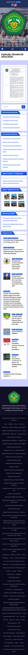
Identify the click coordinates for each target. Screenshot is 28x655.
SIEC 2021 (17, 619)
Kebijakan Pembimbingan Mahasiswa (14, 463)
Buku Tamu (21, 424)
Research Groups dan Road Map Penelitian (11, 613)
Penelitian (8, 571)
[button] (22, 49)
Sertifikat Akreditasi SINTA (9, 616)
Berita (5, 238)
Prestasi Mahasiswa (18, 589)
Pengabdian (18, 574)
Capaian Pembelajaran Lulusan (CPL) (17, 427)
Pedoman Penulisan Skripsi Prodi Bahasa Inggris (14, 567)
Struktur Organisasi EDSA (19, 636)
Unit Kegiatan (7, 646)
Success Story (8, 639)
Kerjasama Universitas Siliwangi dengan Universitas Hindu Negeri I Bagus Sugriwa (14, 534)
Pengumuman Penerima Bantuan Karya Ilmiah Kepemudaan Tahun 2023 (17, 264)
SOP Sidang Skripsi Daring (14, 629)
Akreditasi (10, 424)
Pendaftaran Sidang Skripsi (10, 124)
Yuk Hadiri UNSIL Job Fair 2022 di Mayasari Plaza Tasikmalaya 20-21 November (17, 320)
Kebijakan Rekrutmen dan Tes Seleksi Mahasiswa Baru (14, 489)
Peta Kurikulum (8, 589)
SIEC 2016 (5, 619)
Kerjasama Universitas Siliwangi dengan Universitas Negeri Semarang (14, 539)
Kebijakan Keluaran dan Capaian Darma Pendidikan (14, 443)
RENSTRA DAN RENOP (14, 599)
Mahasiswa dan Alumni (20, 558)
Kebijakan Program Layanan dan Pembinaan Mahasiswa (14, 484)
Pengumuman (15, 238)
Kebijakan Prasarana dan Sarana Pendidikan (14, 479)
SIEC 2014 (22, 616)
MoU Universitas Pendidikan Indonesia (15, 561)
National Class (6, 564)
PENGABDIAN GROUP (14, 577)
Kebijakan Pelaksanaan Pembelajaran (14, 456)
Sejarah (24, 613)
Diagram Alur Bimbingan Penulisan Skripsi (11, 430)
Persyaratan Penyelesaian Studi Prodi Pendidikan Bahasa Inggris (14, 585)
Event (9, 238)
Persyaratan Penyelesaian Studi (12, 138)
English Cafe (13, 434)
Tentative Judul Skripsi (18, 639)
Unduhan (17, 642)
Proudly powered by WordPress (9, 418)
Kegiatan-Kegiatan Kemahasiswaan (11, 512)
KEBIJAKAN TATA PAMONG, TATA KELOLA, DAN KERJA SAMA (14, 501)
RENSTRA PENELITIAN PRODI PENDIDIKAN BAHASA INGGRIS (14, 603)
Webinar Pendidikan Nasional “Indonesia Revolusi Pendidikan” (18, 345)
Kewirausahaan (5, 554)
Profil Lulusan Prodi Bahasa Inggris (17, 596)
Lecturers (12, 558)
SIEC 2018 (11, 619)
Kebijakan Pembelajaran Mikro (14, 460)
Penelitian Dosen (11, 574)
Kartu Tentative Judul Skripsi (11, 142)
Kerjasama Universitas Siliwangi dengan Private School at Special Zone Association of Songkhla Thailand (14, 522)
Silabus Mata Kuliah (12, 623)
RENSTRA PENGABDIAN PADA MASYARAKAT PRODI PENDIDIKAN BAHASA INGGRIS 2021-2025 (14, 609)
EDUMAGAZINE (5, 434)
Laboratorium (5, 558)
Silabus (23, 619)
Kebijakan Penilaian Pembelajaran (14, 473)
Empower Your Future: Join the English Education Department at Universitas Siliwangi (13, 251)
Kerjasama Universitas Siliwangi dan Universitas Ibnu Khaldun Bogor (14, 516)
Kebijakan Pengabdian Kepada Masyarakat (14, 470)
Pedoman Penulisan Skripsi (11, 155)
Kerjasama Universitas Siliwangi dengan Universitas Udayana (14, 550)
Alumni (15, 424)
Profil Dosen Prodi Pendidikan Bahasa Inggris (14, 592)
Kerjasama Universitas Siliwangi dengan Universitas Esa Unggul (14, 529)
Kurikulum (23, 554)
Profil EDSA (5, 596)
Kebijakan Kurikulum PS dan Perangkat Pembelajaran (14, 453)
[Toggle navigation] (12, 49)
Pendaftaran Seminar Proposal (11, 117)
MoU (5, 561)
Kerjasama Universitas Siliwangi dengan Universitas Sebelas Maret (14, 545)
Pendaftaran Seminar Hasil (10, 120)
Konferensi (13, 554)
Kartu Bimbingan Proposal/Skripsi (12, 145)
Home (5, 424)
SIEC (17, 616)
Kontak (18, 554)
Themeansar (14, 420)
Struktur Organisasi (20, 633)
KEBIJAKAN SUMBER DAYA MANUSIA (14, 497)
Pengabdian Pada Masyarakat (14, 581)
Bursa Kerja (5, 427)
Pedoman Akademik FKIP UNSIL (17, 564)
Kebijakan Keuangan (19, 450)
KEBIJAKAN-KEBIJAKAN (14, 508)
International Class (22, 434)
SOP (19, 623)
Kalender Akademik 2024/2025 (11, 127)
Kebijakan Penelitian (14, 466)
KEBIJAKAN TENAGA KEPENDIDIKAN (14, 505)
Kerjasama (22, 512)
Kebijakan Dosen (22, 440)
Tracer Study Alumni (8, 642)
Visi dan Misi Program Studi (17, 646)
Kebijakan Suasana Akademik (14, 493)
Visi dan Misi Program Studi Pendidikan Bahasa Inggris (14, 650)
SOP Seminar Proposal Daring (14, 626)
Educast (24, 430)
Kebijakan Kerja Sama (9, 450)
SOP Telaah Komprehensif (9, 633)
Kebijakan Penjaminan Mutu (14, 476)
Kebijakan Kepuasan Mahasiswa (14, 447)
